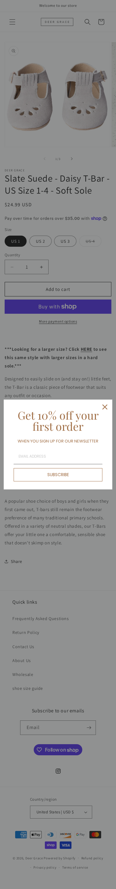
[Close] (104, 407)
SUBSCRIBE (58, 475)
